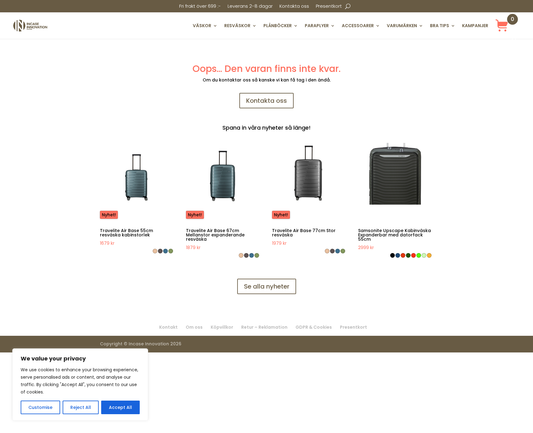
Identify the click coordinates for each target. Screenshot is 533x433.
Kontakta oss (294, 6)
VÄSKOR (202, 26)
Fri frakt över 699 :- (200, 6)
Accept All (120, 407)
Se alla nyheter (266, 286)
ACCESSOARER (358, 26)
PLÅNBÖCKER (277, 26)
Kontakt (168, 327)
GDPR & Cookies (313, 327)
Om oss (194, 327)
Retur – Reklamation (264, 327)
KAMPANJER (475, 26)
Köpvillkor (222, 327)
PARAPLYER (317, 26)
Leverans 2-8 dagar (250, 6)
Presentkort (329, 6)
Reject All (80, 407)
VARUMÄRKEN (402, 26)
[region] (80, 384)
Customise (40, 407)
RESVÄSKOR (237, 26)
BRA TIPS (439, 26)
